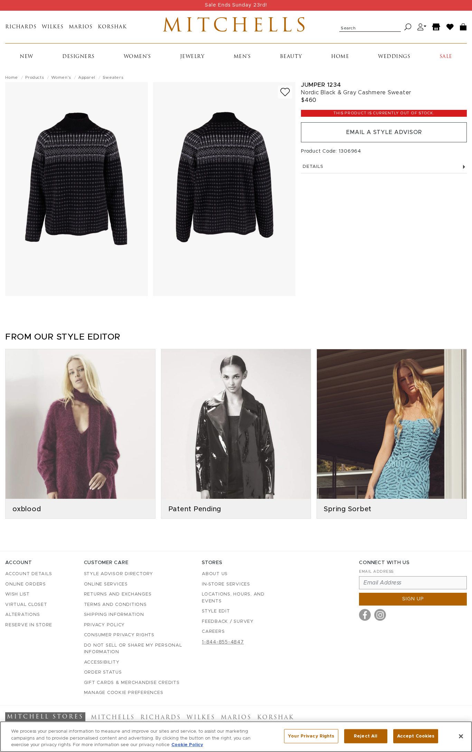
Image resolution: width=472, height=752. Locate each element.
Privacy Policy (104, 625)
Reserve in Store (28, 625)
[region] (236, 736)
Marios (81, 27)
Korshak (112, 27)
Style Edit (216, 611)
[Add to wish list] (285, 92)
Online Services (106, 584)
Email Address (376, 571)
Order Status (103, 672)
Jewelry (192, 56)
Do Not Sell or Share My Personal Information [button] (133, 649)
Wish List (17, 594)
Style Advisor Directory (118, 574)
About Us (215, 574)
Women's (137, 56)
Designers (78, 56)
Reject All (365, 736)
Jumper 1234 (321, 85)
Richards (21, 27)
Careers (213, 631)
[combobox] (370, 27)
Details (313, 166)
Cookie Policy (187, 745)
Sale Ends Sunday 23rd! (236, 5)
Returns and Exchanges (118, 594)
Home (340, 56)
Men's (242, 56)
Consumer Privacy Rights (119, 635)
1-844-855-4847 (223, 642)
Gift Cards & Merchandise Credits (132, 682)
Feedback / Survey (228, 621)
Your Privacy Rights (311, 736)
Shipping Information (114, 614)
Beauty (291, 56)
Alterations (22, 614)
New (26, 56)
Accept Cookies (416, 736)
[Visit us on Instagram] (380, 615)
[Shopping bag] (463, 27)
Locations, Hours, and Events (233, 597)
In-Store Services (226, 584)
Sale (446, 56)
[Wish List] (450, 27)
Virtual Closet (26, 604)
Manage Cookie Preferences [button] (123, 693)
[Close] (461, 736)
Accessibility (102, 662)
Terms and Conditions (115, 604)
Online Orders (25, 584)
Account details (28, 574)
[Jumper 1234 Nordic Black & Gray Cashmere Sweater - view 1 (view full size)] (76, 189)
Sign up (413, 599)
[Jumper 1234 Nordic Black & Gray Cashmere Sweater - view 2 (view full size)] (224, 189)
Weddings (394, 56)
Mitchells (236, 27)
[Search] (408, 27)
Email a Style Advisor (384, 132)
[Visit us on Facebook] (365, 615)
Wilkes (53, 27)
